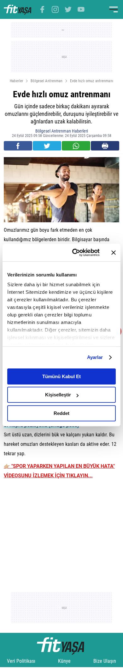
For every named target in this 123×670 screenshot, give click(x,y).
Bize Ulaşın (104, 661)
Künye (64, 661)
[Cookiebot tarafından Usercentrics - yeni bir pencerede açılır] (75, 252)
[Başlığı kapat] (113, 252)
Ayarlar (95, 357)
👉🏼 (7, 466)
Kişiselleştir (58, 394)
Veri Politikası (21, 661)
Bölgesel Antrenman (46, 81)
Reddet (61, 413)
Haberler (16, 81)
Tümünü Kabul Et (61, 376)
